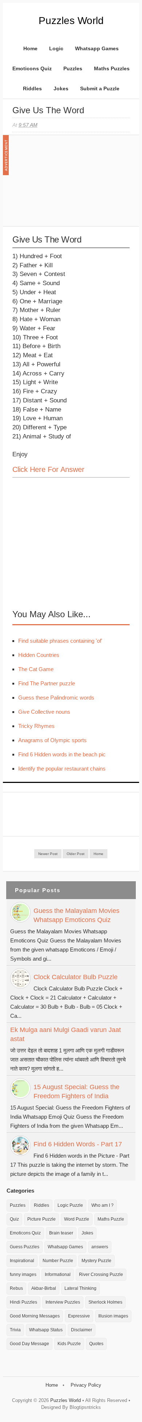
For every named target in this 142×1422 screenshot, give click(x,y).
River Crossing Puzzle (101, 1274)
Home (30, 48)
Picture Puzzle (41, 1219)
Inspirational (22, 1260)
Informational (58, 1274)
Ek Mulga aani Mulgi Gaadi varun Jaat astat (65, 1034)
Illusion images (113, 1316)
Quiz (14, 1219)
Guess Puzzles (24, 1246)
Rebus (16, 1288)
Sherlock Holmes (105, 1302)
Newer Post (48, 854)
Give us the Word (48, 110)
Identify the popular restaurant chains (62, 768)
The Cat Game (36, 669)
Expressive (79, 1316)
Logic (56, 48)
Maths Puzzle (111, 1219)
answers (99, 1246)
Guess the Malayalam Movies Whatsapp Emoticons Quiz (76, 915)
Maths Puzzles (112, 68)
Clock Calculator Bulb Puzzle (75, 977)
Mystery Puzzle (96, 1260)
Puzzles (72, 68)
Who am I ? (102, 1205)
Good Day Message (29, 1343)
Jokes (61, 88)
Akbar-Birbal (43, 1288)
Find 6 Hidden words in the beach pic (62, 754)
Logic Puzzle (70, 1205)
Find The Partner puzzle (46, 683)
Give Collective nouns (44, 712)
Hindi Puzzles (23, 1302)
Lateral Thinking (80, 1288)
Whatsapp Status (46, 1329)
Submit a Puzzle (99, 88)
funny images (23, 1274)
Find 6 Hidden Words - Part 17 (77, 1144)
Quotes (96, 1343)
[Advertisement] (67, 184)
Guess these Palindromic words (56, 697)
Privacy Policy (86, 1385)
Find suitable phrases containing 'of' (60, 641)
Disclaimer (81, 1329)
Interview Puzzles (63, 1302)
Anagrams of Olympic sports (52, 740)
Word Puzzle (76, 1219)
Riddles (32, 88)
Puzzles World (71, 20)
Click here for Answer (48, 469)
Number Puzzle (58, 1260)
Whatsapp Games (97, 48)
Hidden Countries (38, 655)
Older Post (75, 854)
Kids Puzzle (69, 1343)
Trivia (15, 1329)
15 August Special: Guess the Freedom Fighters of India (76, 1091)
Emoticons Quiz (32, 68)
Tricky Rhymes (36, 726)
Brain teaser (61, 1233)
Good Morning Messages (35, 1316)
